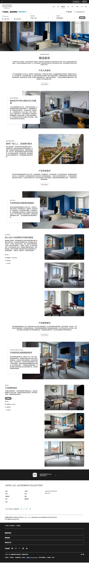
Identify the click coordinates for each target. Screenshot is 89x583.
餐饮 (68, 6)
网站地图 (49, 557)
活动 (82, 6)
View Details (44, 84)
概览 (54, 6)
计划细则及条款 (18, 557)
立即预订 (8, 398)
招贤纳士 (6, 557)
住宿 (58, 6)
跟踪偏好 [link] (27, 498)
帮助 (53, 557)
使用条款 (11, 557)
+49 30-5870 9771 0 (80, 11)
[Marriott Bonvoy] (83, 2)
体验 (72, 6)
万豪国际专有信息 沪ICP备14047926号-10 (14, 517)
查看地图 (70, 11)
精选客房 (63, 6)
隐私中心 (24, 557)
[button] (76, 2)
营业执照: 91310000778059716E (49, 517)
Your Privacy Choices (33, 557)
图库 (86, 6)
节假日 (77, 6)
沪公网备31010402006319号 (12, 519)
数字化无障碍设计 (42, 557)
